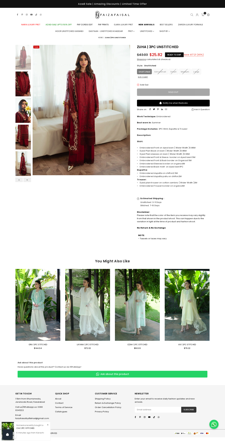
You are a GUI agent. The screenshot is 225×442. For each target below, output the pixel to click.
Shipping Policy (103, 398)
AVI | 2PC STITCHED (187, 344)
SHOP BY (164, 31)
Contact (59, 403)
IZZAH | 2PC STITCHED (137, 344)
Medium (185, 71)
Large (196, 71)
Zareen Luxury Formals (190, 24)
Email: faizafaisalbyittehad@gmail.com (32, 417)
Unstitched (146, 31)
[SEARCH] (192, 14)
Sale (36, 47)
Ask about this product (114, 374)
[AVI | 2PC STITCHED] (187, 305)
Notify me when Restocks (175, 103)
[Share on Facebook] (150, 109)
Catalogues (61, 411)
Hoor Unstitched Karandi (69, 31)
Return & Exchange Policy (108, 403)
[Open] (7, 434)
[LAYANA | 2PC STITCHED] (87, 305)
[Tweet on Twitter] (154, 109)
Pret (130, 31)
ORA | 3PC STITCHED (38, 344)
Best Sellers (166, 24)
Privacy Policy (102, 411)
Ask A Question (202, 109)
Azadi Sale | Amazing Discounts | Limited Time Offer (112, 4)
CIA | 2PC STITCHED (25, 428)
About (58, 398)
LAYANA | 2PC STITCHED (87, 344)
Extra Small (160, 71)
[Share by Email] (166, 109)
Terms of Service (63, 407)
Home (100, 37)
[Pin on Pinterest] (158, 109)
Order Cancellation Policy (108, 407)
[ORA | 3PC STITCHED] (37, 305)
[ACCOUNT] (197, 14)
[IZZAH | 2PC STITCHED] (137, 305)
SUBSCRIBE (189, 409)
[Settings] (208, 14)
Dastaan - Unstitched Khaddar (106, 31)
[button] (203, 14)
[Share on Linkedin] (162, 109)
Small (173, 71)
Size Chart (143, 77)
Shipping (141, 59)
